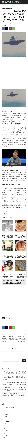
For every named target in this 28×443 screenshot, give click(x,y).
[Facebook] (3, 28)
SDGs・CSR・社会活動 (8, 407)
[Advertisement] (14, 73)
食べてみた (5, 437)
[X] (6, 28)
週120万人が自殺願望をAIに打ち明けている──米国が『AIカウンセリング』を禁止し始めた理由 (14, 394)
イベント (4, 409)
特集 (3, 433)
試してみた (5, 435)
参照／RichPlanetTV (7, 211)
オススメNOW (9, 6)
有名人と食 (5, 430)
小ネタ (4, 426)
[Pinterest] (10, 28)
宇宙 (6, 318)
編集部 (5, 25)
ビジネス (4, 416)
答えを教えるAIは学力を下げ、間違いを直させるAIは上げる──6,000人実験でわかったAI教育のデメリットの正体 (14, 389)
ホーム (3, 6)
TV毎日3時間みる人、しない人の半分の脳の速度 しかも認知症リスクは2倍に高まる (20, 339)
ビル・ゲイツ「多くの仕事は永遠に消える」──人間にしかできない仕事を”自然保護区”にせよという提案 (14, 378)
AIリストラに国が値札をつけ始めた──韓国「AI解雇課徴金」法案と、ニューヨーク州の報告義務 (14, 383)
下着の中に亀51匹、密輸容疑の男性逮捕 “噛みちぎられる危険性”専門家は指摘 (8, 339)
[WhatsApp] (13, 28)
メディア (10, 8)
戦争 (10, 318)
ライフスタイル (6, 421)
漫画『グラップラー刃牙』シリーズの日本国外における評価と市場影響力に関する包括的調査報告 (14, 372)
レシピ (4, 423)
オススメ (4, 412)
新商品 (4, 428)
